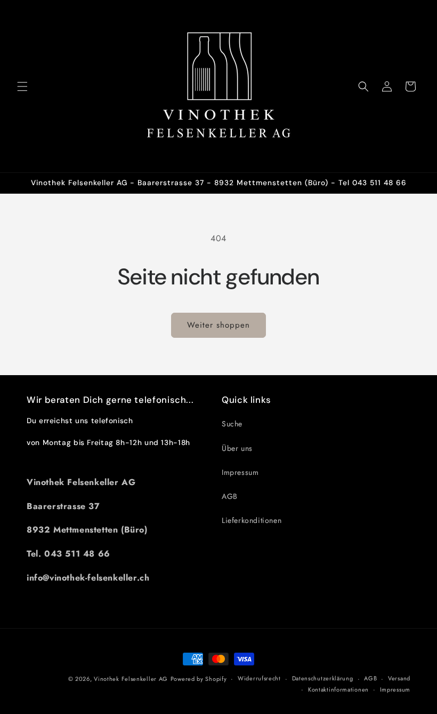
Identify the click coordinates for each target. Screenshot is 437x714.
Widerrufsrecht (259, 678)
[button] (22, 86)
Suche (232, 423)
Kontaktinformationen (338, 689)
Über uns (237, 448)
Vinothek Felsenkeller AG (131, 679)
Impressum (240, 472)
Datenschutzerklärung (322, 678)
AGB (230, 496)
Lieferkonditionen (251, 520)
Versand (399, 678)
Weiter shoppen (218, 325)
